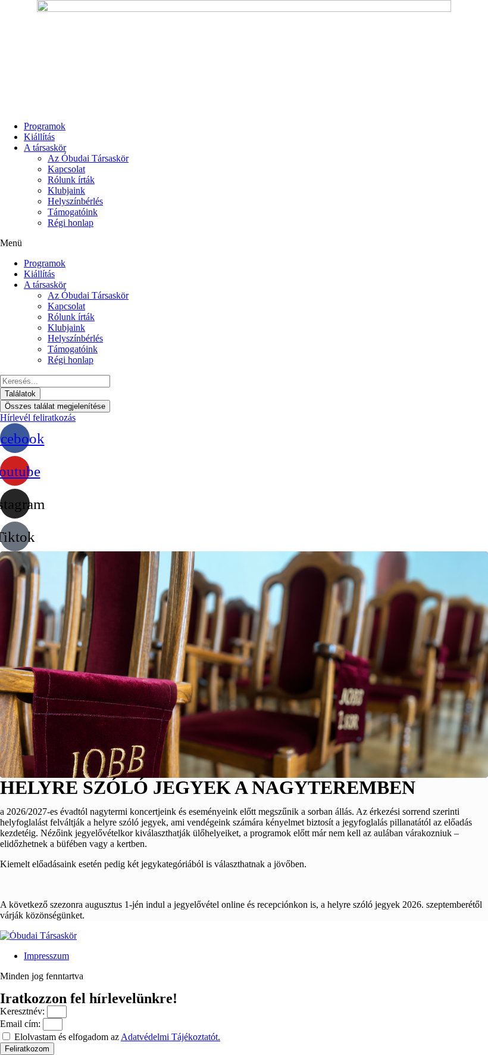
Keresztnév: (23, 1011)
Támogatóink (73, 212)
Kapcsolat (66, 169)
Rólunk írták (71, 180)
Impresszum (46, 956)
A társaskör (45, 147)
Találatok (20, 393)
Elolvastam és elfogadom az (117, 1037)
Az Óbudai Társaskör (88, 158)
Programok (44, 126)
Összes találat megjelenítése (55, 406)
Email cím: (21, 1024)
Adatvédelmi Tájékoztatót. (170, 1037)
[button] (244, 243)
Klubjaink (66, 190)
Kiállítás (39, 137)
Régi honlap (70, 223)
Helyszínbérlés (75, 201)
